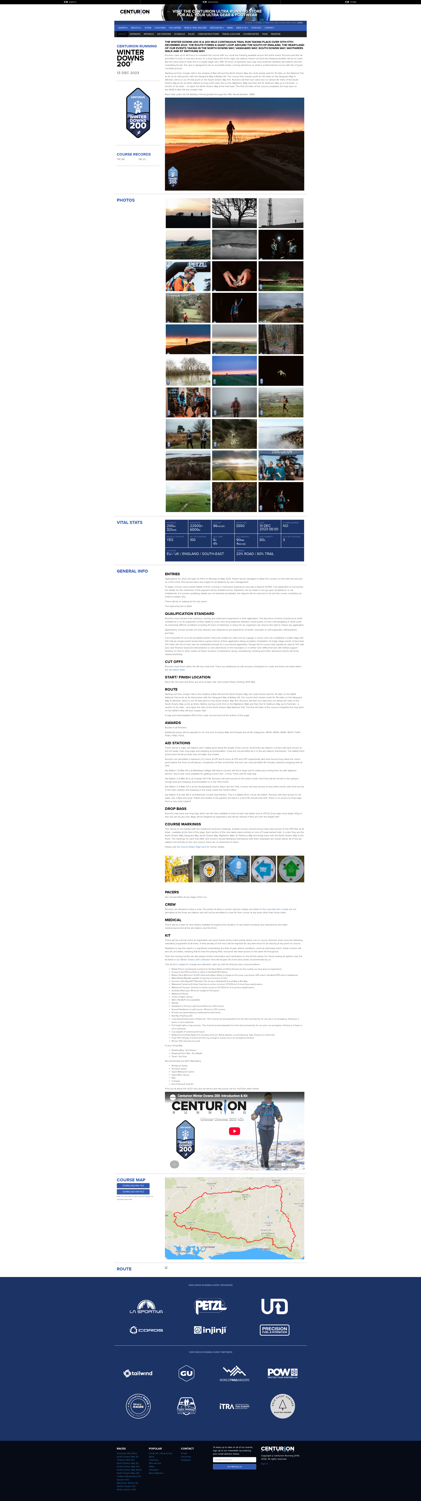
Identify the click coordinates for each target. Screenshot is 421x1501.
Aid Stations (164, 34)
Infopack (149, 34)
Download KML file (133, 1185)
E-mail (184, 1453)
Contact (269, 27)
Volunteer (175, 27)
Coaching (160, 27)
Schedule (179, 34)
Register (275, 34)
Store (148, 27)
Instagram (186, 1460)
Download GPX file (133, 1191)
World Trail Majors (195, 27)
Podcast (256, 27)
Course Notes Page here (193, 846)
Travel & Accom (231, 34)
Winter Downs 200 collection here (198, 959)
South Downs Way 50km (129, 1469)
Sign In (264, 1463)
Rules (191, 34)
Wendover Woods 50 (127, 1483)
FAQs (265, 34)
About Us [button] (241, 27)
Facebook (186, 1456)
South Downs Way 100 (128, 1466)
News (230, 27)
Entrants (135, 34)
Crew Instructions (208, 34)
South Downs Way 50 (128, 1456)
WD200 (122, 33)
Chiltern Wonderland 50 (129, 1476)
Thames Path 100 (125, 1460)
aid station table (177, 669)
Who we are (155, 1463)
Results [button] (135, 27)
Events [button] (122, 27)
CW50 (300, 23)
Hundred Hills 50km (127, 1453)
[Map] (234, 1218)
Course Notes (251, 34)
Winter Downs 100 (126, 1486)
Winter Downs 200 (126, 1489)
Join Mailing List (234, 1466)
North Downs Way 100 (128, 1473)
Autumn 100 (123, 1479)
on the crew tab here (270, 909)
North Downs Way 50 (127, 1463)
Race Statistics (156, 1473)
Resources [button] (216, 27)
